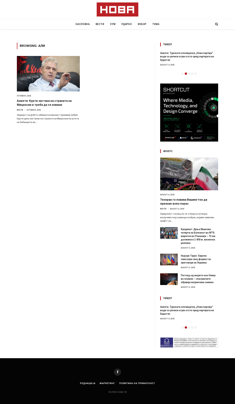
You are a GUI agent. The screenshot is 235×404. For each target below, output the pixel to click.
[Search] (216, 24)
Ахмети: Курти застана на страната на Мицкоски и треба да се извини (44, 102)
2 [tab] (186, 73)
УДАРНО (126, 24)
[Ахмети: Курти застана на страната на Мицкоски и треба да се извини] (48, 73)
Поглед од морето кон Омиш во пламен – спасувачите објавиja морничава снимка (198, 279)
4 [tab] (192, 73)
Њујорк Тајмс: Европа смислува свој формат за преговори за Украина (196, 259)
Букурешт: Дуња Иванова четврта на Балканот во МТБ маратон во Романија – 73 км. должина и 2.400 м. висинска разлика (198, 236)
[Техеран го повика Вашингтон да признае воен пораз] (189, 174)
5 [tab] (195, 73)
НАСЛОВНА (83, 24)
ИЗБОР (142, 24)
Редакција (87, 383)
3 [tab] (189, 73)
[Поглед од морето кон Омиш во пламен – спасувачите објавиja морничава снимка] (169, 279)
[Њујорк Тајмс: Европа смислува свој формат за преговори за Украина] (169, 259)
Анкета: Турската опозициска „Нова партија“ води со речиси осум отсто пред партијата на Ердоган (187, 56)
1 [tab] (182, 73)
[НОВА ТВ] (117, 9)
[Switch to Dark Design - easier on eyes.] (211, 24)
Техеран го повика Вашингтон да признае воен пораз (183, 201)
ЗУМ (112, 24)
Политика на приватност (137, 383)
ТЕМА (155, 24)
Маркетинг (107, 383)
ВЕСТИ (100, 24)
